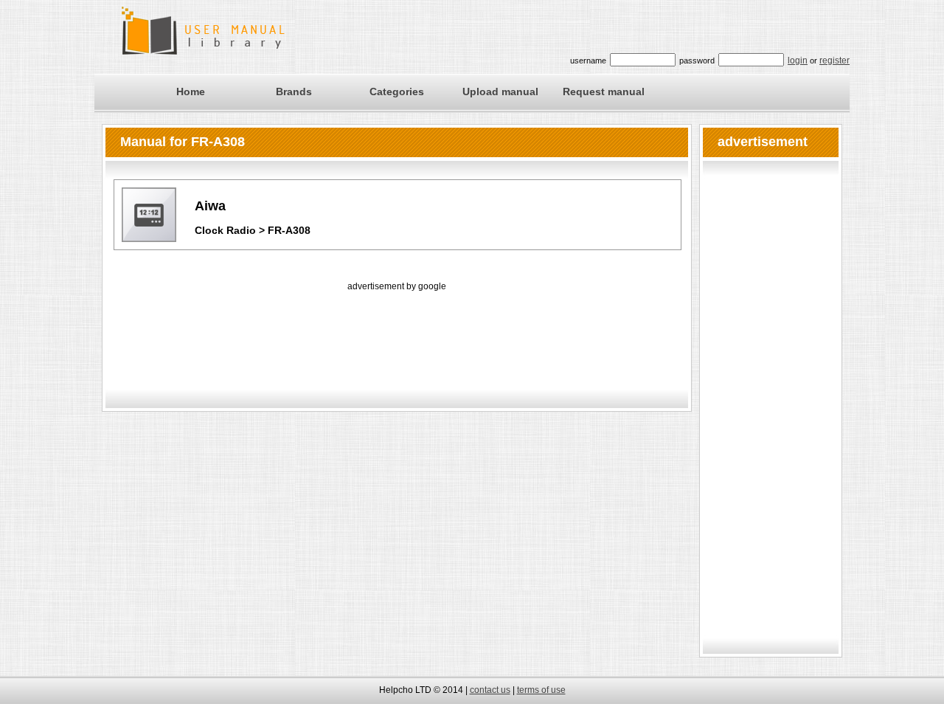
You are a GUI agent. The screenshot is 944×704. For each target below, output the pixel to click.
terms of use (541, 690)
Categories (396, 91)
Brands (294, 91)
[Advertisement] (396, 327)
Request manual (604, 91)
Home (190, 91)
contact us (490, 690)
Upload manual (500, 91)
